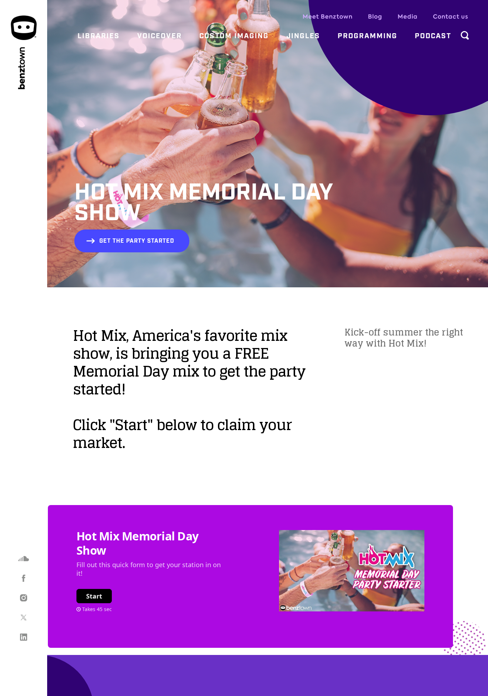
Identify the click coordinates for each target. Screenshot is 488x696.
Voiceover (159, 36)
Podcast (433, 36)
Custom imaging (234, 36)
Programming (367, 36)
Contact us (450, 16)
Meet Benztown (328, 16)
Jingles (303, 36)
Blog (375, 16)
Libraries (99, 36)
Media (408, 16)
